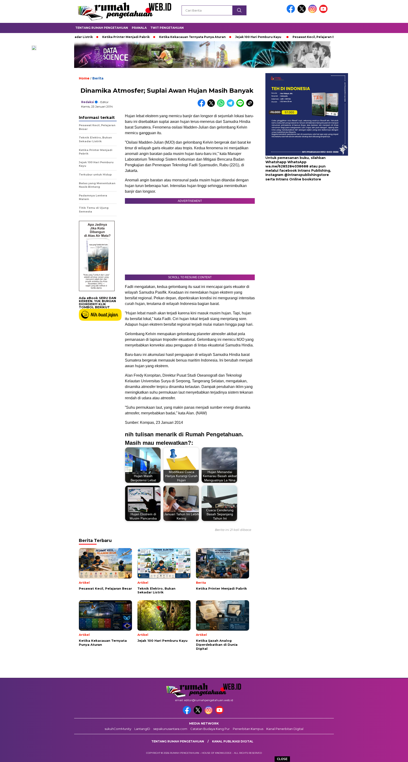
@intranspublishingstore (306, 175)
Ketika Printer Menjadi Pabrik (101, 37)
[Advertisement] (294, 219)
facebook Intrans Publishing (304, 171)
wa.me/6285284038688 (286, 166)
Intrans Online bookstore (298, 179)
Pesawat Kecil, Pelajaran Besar (292, 37)
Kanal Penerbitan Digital (284, 729)
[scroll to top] (392, 754)
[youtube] (324, 12)
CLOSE (282, 759)
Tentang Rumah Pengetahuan (101, 27)
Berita (97, 78)
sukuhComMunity (118, 729)
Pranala (139, 27)
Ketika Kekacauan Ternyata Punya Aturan (167, 37)
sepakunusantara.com (170, 729)
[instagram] (313, 12)
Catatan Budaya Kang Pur (210, 729)
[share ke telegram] (231, 106)
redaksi (87, 102)
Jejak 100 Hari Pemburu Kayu (233, 37)
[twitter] (302, 12)
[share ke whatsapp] (222, 106)
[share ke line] (241, 106)
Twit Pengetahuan (167, 27)
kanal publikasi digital (232, 741)
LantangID (142, 729)
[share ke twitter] (212, 106)
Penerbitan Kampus (248, 729)
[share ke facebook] (202, 106)
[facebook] (292, 12)
